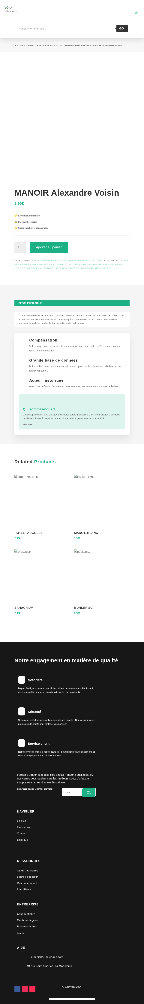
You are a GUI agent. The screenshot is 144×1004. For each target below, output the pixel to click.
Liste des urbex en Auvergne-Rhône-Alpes (83, 268)
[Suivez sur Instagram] (25, 989)
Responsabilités (27, 926)
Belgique (22, 839)
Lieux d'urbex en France (41, 45)
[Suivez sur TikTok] (32, 989)
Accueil (19, 45)
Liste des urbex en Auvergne (33, 268)
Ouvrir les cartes (27, 870)
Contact (22, 833)
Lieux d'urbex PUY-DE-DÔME (74, 45)
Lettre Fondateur (27, 876)
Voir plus (29, 424)
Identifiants (24, 889)
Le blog (21, 820)
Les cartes (23, 827)
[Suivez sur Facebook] (17, 989)
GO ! (122, 28)
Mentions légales (27, 920)
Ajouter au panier (49, 247)
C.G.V (21, 932)
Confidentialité (26, 914)
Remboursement (27, 883)
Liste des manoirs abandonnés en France (96, 264)
